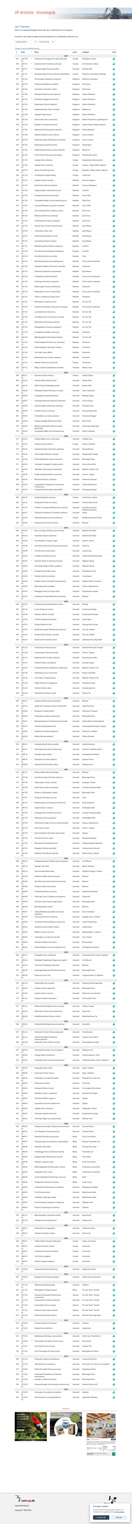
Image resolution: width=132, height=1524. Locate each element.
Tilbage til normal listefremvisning (27, 48)
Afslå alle (119, 1517)
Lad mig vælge (119, 1512)
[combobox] (26, 41)
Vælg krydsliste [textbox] (21, 42)
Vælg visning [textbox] (44, 42)
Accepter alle (101, 1517)
